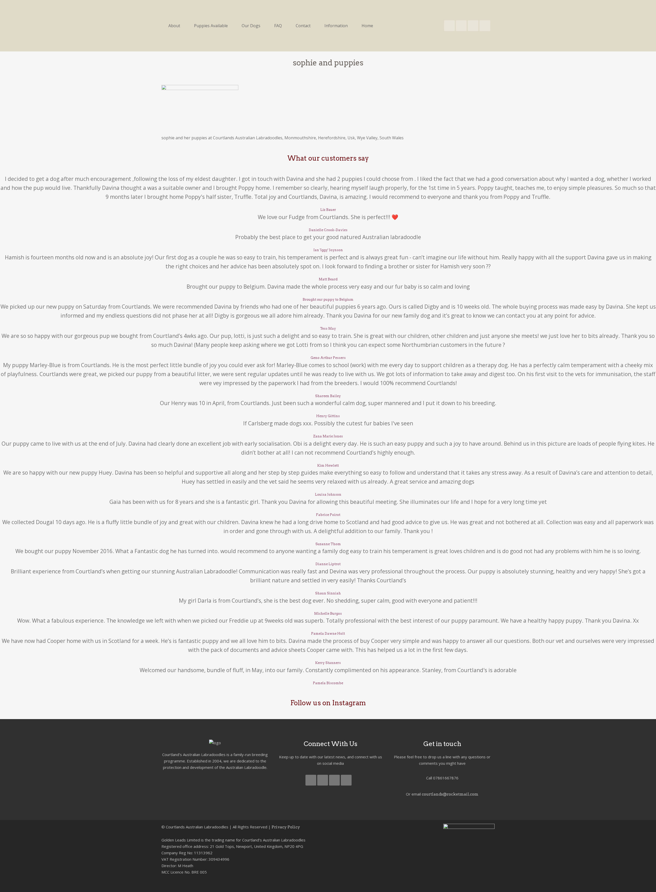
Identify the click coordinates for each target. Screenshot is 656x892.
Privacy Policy (286, 827)
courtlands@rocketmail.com (450, 794)
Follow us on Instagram (328, 703)
